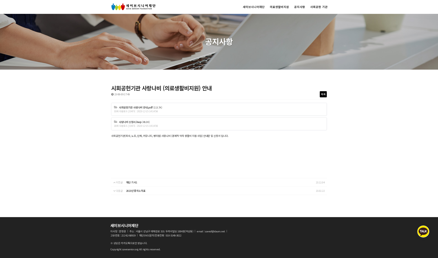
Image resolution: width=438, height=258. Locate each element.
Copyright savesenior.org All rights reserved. (135, 249)
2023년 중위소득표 (135, 190)
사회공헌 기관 (319, 7)
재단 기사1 (131, 182)
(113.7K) (140, 107)
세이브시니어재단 (254, 7)
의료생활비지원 (279, 7)
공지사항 (299, 7)
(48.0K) (134, 122)
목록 (323, 94)
